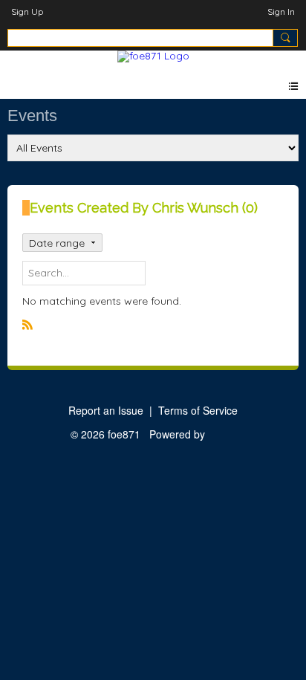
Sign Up (27, 11)
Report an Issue (105, 410)
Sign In (281, 11)
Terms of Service (198, 410)
